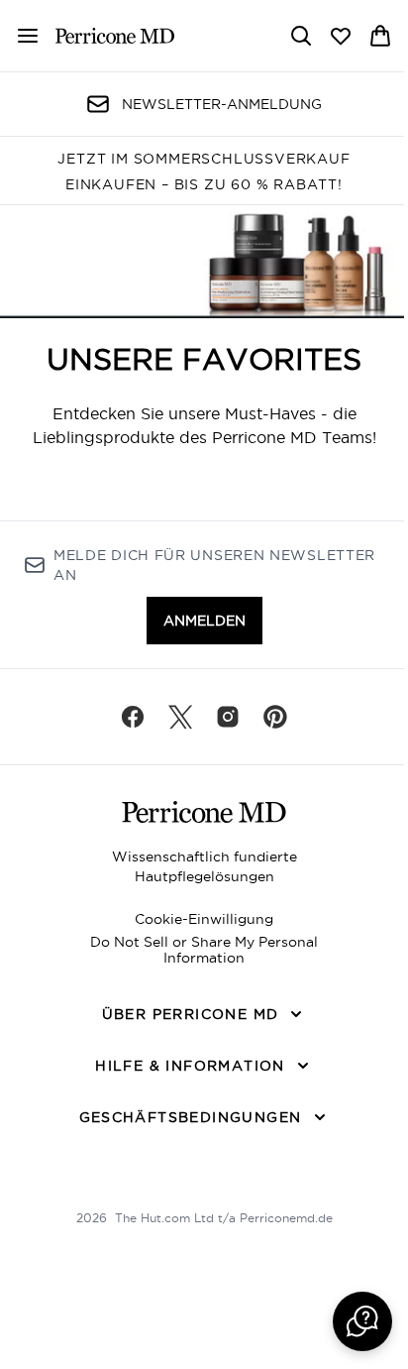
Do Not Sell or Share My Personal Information (204, 950)
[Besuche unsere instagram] (228, 717)
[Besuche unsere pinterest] (275, 717)
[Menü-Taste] (20, 36)
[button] (362, 1321)
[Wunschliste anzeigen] (341, 36)
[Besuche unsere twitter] (180, 717)
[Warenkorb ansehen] (380, 36)
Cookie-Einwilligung (204, 919)
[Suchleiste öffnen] (301, 36)
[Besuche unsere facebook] (132, 717)
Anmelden (204, 620)
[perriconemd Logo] (114, 36)
